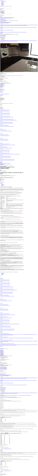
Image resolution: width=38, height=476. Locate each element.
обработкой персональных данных (7, 470)
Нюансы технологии (27, 395)
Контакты (2, 5)
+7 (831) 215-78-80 (2, 352)
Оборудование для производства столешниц (20, 27)
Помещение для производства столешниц (11, 27)
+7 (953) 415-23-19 (2, 354)
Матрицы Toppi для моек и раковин (28, 27)
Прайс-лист (23, 395)
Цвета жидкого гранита (2, 25)
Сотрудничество (20, 395)
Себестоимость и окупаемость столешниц (14, 25)
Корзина (1, 0)
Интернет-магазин (2, 89)
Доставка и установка (12, 395)
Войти (1, 78)
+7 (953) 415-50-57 (2, 11)
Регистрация (1, 79)
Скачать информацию (34, 27)
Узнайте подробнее (2, 38)
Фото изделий (8, 395)
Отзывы (2, 4)
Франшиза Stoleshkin (25, 25)
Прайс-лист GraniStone (3, 1)
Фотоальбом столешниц (7, 25)
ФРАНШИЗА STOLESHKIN (3, 73)
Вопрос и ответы (3, 3)
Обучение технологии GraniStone (3, 27)
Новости (2, 2)
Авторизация (1, 84)
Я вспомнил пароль (2, 86)
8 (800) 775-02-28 (2, 6)
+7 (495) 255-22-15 (2, 353)
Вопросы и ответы (21, 25)
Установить (1, 475)
